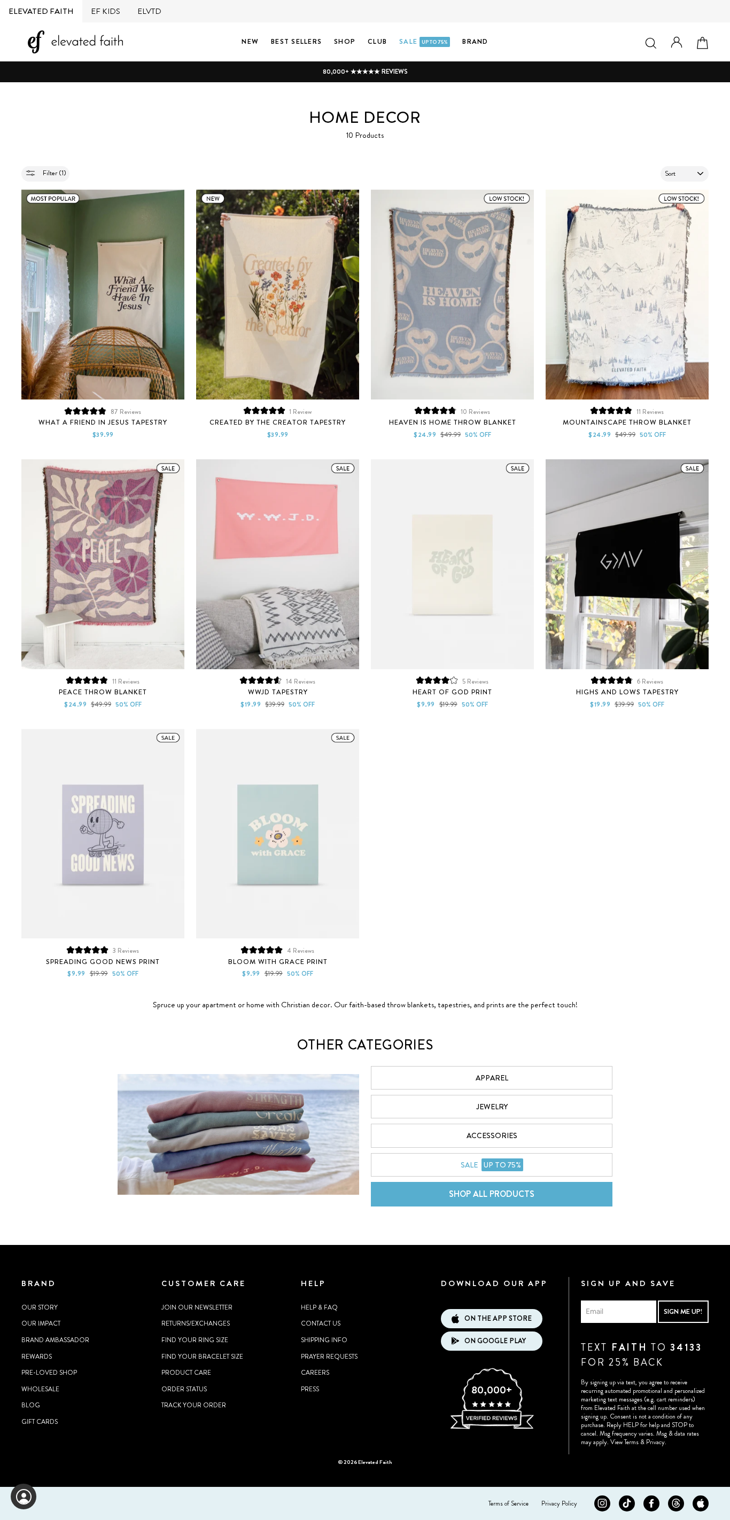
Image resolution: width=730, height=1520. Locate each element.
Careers (315, 1372)
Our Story (39, 1307)
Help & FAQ (319, 1307)
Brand (475, 41)
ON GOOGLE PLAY (495, 1341)
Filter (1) (53, 173)
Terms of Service (508, 1503)
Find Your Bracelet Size (202, 1356)
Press (310, 1389)
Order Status (184, 1389)
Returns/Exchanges (195, 1323)
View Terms (624, 1442)
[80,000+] (491, 1427)
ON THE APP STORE (498, 1318)
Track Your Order (193, 1405)
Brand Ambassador (55, 1340)
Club (377, 41)
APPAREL (492, 1077)
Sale (423, 41)
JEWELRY (492, 1106)
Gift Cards (39, 1422)
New (250, 41)
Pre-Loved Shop (49, 1372)
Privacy (655, 1442)
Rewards (36, 1356)
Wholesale (40, 1389)
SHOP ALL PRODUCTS (491, 1194)
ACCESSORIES (492, 1135)
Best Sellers (296, 41)
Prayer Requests (329, 1356)
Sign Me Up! (683, 1311)
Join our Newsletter (196, 1307)
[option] (365, 72)
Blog (30, 1405)
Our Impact (40, 1323)
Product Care (186, 1372)
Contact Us (320, 1323)
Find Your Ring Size (194, 1340)
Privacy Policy (559, 1503)
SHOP (344, 41)
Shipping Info (324, 1340)
